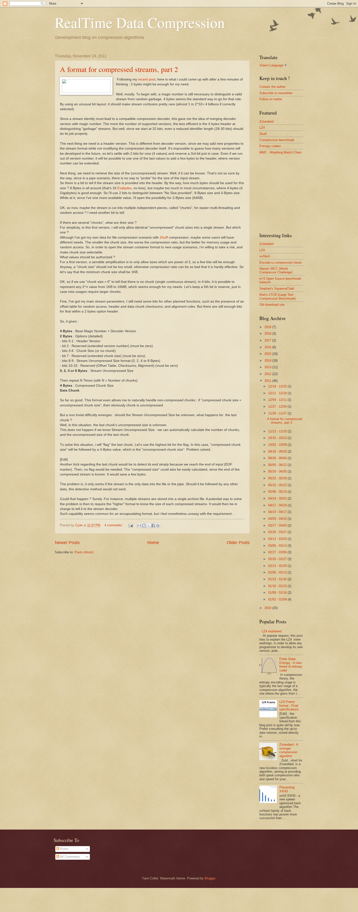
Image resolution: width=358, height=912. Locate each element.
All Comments (69, 856)
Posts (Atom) (84, 552)
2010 (268, 608)
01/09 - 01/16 (278, 592)
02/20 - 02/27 (278, 559)
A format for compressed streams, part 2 (119, 69)
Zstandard (266, 121)
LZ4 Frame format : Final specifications (289, 705)
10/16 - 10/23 (278, 438)
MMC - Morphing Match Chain (280, 152)
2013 (268, 367)
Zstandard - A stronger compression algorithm (288, 750)
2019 (268, 327)
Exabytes (124, 188)
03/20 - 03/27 (278, 532)
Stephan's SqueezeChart (276, 288)
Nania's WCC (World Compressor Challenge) (275, 270)
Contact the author (272, 87)
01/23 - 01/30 (278, 579)
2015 (268, 354)
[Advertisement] (295, 193)
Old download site (271, 304)
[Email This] (139, 525)
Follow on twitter (270, 99)
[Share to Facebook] (153, 525)
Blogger (210, 878)
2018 (268, 333)
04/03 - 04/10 (278, 518)
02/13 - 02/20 (278, 566)
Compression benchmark (276, 140)
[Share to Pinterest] (157, 525)
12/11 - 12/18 (278, 393)
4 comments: (114, 525)
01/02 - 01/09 (278, 599)
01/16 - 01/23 (278, 586)
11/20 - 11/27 (278, 413)
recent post (146, 79)
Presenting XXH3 (286, 789)
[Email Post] (130, 525)
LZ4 (262, 127)
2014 (268, 360)
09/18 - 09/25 (278, 451)
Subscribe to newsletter (275, 93)
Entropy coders (270, 146)
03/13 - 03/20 (278, 539)
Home (153, 542)
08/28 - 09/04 (278, 458)
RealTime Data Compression (140, 22)
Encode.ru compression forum (280, 262)
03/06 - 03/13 (278, 545)
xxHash (264, 256)
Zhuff (164, 237)
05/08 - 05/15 (278, 491)
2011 (268, 381)
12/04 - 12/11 (278, 400)
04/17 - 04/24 (278, 505)
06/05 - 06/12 (278, 465)
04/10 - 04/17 (278, 512)
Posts (63, 849)
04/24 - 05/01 (278, 498)
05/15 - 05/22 (278, 485)
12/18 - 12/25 (278, 386)
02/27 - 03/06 (278, 552)
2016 (268, 347)
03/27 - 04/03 (278, 525)
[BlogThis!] (143, 525)
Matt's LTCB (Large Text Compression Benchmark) (277, 296)
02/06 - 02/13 (278, 572)
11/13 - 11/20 (278, 431)
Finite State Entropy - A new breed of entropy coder (290, 664)
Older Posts (238, 542)
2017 (268, 340)
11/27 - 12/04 (278, 406)
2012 (268, 374)
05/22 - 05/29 (278, 478)
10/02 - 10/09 (278, 445)
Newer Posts (67, 542)
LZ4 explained (272, 631)
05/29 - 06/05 (278, 471)
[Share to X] (148, 525)
